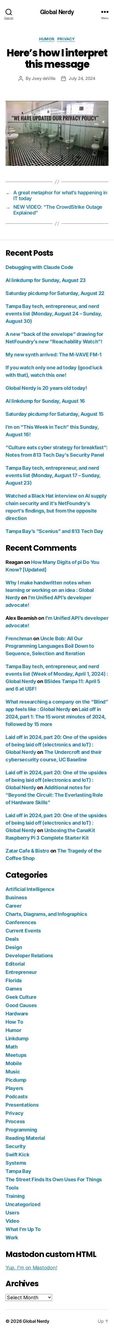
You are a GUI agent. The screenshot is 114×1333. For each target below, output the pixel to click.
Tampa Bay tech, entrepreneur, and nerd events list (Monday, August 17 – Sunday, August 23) (53, 475)
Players (14, 1088)
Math (12, 1047)
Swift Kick (17, 1154)
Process (15, 1121)
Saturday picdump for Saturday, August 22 (55, 293)
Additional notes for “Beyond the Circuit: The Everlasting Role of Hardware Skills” (54, 795)
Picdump (16, 1080)
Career (13, 906)
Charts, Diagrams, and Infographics (46, 914)
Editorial (15, 964)
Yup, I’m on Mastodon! (31, 1268)
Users (12, 1213)
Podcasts (17, 1096)
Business (16, 897)
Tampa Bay (18, 1171)
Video (12, 1221)
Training (15, 1196)
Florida (14, 980)
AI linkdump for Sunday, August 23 (46, 280)
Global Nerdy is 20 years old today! (46, 388)
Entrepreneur (21, 972)
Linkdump (17, 1038)
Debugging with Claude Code (39, 267)
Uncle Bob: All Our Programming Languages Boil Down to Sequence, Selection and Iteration (50, 646)
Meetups (16, 1055)
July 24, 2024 (82, 78)
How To (14, 1022)
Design (14, 947)
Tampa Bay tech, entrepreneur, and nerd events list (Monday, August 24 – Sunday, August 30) (54, 313)
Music (13, 1072)
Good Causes (21, 1005)
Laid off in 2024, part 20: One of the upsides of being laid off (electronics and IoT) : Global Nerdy (56, 744)
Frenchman (19, 638)
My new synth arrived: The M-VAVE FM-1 (54, 354)
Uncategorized (23, 1204)
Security (16, 1146)
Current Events (23, 931)
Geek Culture (21, 997)
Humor (47, 38)
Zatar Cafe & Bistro (27, 851)
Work (12, 1237)
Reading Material (25, 1138)
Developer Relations (29, 955)
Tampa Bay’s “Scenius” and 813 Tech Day (54, 531)
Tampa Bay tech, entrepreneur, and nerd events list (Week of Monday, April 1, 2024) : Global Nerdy (57, 673)
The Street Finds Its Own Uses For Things (54, 1179)
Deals (12, 939)
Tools (12, 1188)
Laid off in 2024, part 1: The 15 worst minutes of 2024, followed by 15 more (55, 716)
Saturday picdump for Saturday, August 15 (54, 414)
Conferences (21, 922)
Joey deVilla (44, 78)
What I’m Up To (23, 1229)
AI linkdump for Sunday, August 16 (45, 401)
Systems (16, 1163)
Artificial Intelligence (30, 889)
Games (14, 989)
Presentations (22, 1105)
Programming (21, 1130)
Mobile (14, 1063)
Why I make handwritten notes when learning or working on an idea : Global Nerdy (50, 590)
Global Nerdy (57, 12)
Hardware (17, 1013)
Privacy (66, 38)
